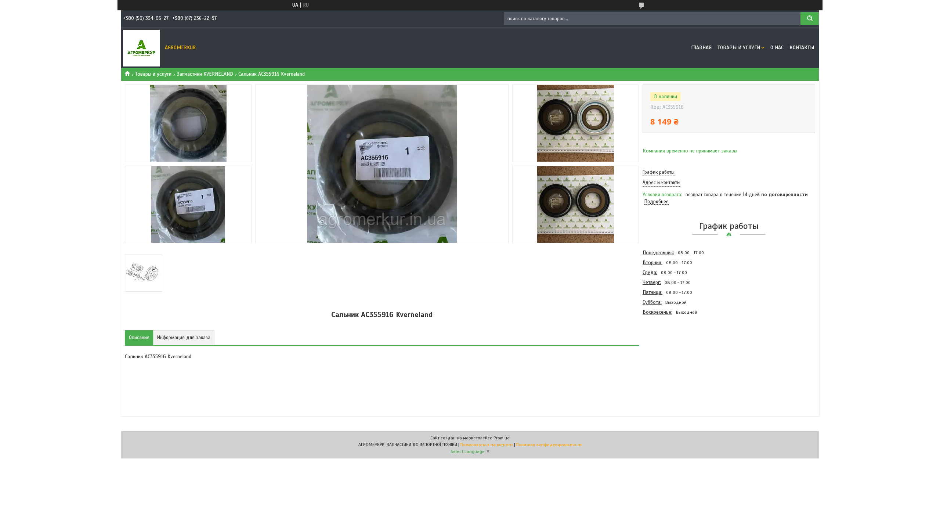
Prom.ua (502, 437)
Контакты (801, 47)
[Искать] (809, 18)
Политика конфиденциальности (549, 444)
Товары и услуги (738, 47)
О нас (777, 47)
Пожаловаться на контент (486, 444)
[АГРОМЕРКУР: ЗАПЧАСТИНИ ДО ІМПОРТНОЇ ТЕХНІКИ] (141, 47)
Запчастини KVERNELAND (205, 74)
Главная (701, 47)
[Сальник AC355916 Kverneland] (668, 356)
